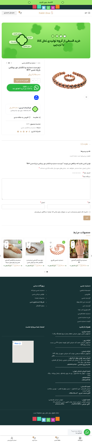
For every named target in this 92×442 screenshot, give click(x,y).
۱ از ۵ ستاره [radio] (80, 173)
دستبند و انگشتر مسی (28, 63)
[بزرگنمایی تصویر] (86, 97)
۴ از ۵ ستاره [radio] (75, 173)
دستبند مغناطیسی (84, 314)
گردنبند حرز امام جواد (83, 302)
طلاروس (87, 294)
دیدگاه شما (86, 176)
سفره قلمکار (40, 306)
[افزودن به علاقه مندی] (73, 243)
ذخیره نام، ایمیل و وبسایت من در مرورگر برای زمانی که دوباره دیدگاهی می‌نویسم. (61, 212)
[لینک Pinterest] (23, 131)
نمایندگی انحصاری (9, 13)
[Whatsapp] (48, 8)
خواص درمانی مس (38, 294)
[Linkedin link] (21, 131)
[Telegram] (44, 8)
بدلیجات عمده (39, 298)
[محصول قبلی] (11, 63)
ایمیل (42, 202)
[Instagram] (53, 8)
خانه (38, 63)
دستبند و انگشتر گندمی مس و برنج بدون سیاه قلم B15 (13, 262)
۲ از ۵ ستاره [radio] (78, 173)
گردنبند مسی (86, 298)
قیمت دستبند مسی (83, 321)
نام (89, 202)
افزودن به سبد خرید (22, 81)
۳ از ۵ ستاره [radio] (76, 173)
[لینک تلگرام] (18, 131)
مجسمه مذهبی (85, 290)
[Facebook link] (29, 131)
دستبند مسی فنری (57, 260)
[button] (73, 247)
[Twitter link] (26, 131)
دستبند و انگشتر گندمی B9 (79, 261)
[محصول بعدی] (7, 63)
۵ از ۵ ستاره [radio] (73, 173)
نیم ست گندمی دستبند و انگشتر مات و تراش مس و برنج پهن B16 (35, 262)
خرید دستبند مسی (84, 317)
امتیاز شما (86, 173)
